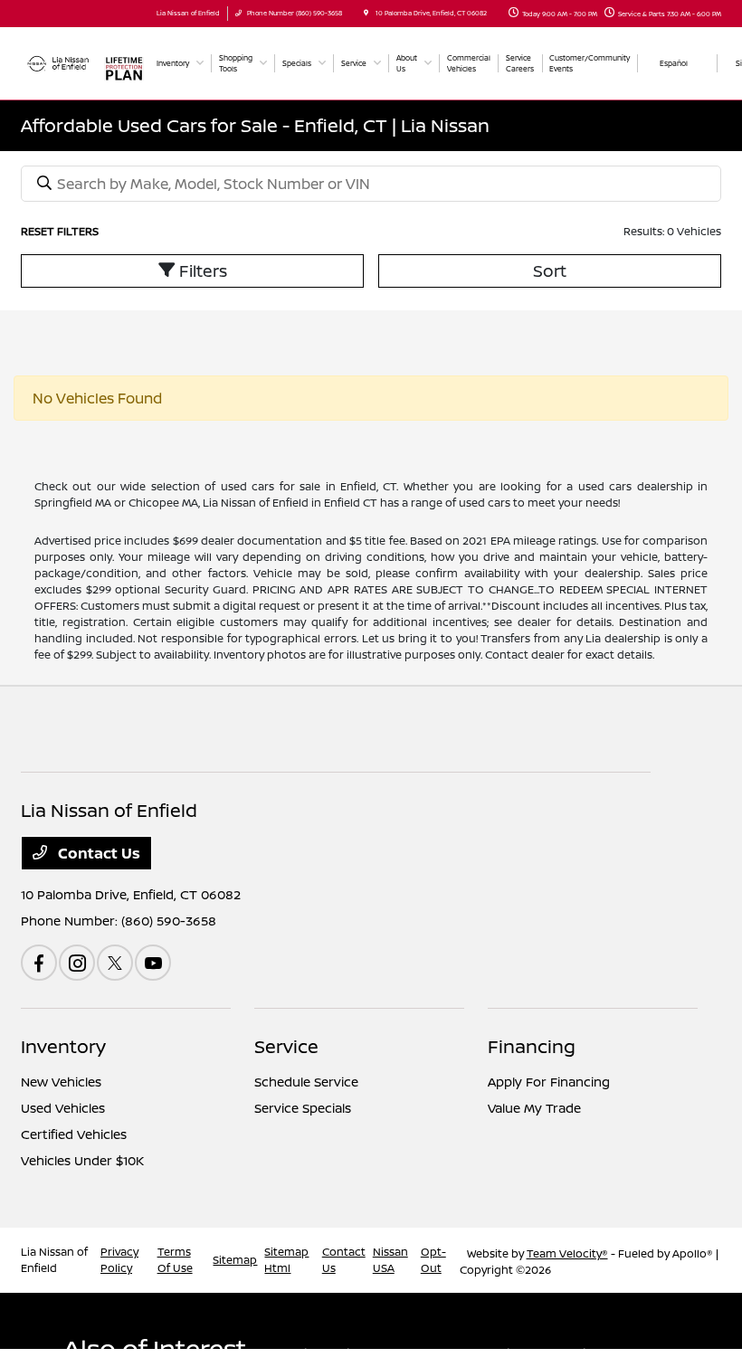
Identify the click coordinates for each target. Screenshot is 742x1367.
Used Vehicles (63, 1107)
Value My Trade (534, 1107)
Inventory (63, 1046)
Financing (532, 1046)
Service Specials (302, 1107)
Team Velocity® (567, 1253)
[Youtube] (153, 963)
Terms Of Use (175, 1260)
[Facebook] (39, 963)
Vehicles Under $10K (82, 1160)
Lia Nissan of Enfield (54, 1260)
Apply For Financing (549, 1081)
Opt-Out (433, 1260)
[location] (366, 13)
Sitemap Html (286, 1260)
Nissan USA (390, 1260)
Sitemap (235, 1259)
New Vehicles (61, 1081)
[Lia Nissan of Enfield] (59, 61)
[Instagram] (77, 963)
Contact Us (97, 853)
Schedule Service (306, 1081)
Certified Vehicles (74, 1134)
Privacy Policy (119, 1260)
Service (286, 1046)
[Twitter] (115, 963)
